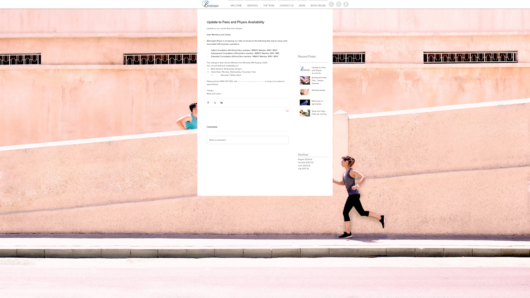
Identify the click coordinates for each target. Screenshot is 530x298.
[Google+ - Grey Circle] (331, 4)
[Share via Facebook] (208, 102)
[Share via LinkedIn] (221, 102)
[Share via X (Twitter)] (215, 102)
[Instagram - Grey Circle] (338, 4)
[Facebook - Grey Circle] (346, 4)
